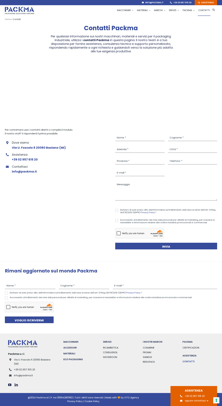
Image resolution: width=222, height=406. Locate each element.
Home (8, 19)
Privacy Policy (148, 212)
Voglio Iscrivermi (29, 320)
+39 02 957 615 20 (24, 369)
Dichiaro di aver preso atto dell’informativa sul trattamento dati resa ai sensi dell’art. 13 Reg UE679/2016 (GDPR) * (167, 211)
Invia (166, 247)
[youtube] (9, 385)
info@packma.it (23, 375)
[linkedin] (16, 385)
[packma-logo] (19, 8)
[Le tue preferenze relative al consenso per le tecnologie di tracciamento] (216, 400)
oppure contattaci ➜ (196, 400)
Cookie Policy (92, 401)
